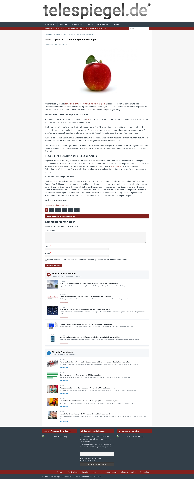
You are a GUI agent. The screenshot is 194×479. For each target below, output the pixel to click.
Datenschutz (145, 472)
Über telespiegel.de (128, 472)
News (95, 472)
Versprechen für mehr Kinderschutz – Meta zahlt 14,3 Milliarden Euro (87, 388)
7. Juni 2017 (49, 44)
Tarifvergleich (49, 24)
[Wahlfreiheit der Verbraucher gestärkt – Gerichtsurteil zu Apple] (52, 297)
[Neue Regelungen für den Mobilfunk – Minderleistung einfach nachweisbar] (52, 338)
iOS (87, 119)
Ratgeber (85, 472)
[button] (4, 474)
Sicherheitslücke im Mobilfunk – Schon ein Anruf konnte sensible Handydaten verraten (95, 362)
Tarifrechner (73, 472)
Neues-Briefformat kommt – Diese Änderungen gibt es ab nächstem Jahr (89, 401)
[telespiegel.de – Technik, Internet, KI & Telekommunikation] (97, 11)
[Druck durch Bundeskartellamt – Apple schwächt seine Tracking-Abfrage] (52, 284)
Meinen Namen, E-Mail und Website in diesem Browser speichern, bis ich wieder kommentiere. (87, 259)
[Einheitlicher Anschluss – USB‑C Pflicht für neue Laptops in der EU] (52, 325)
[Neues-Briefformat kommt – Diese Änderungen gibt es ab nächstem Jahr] (52, 402)
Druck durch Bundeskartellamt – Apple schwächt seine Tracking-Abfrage (89, 283)
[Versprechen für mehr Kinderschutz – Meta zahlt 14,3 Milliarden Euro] (52, 389)
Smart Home (115, 166)
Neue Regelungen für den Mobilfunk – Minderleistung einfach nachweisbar (90, 337)
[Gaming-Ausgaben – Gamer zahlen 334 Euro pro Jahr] (52, 376)
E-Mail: (82, 451)
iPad (70, 210)
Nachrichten (64, 24)
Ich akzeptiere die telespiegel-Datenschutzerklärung (91, 459)
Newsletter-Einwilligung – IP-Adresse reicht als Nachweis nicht (85, 414)
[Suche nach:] (139, 28)
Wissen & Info (77, 24)
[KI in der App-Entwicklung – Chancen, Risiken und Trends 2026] (52, 310)
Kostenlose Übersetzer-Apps (57, 205)
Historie (90, 24)
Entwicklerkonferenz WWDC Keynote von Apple (85, 104)
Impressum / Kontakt (109, 472)
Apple (58, 210)
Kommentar (50, 230)
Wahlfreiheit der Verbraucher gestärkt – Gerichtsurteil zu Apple (85, 296)
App (51, 210)
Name (47, 246)
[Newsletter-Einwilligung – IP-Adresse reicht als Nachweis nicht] (52, 415)
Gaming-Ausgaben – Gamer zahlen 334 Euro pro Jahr (81, 375)
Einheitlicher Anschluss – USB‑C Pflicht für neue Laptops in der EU (86, 324)
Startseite (60, 472)
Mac (77, 210)
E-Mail (47, 253)
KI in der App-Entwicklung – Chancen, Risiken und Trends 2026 (85, 309)
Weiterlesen (64, 289)
